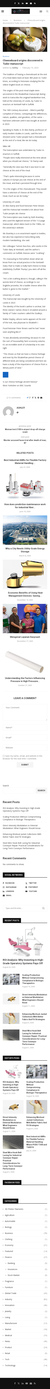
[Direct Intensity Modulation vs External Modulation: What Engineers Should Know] (11, 998)
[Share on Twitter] (35, 397)
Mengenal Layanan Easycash (25, 637)
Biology (26, 1227)
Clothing (26, 1239)
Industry (26, 1299)
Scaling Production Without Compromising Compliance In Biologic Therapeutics (22, 818)
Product (26, 1347)
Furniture (26, 1287)
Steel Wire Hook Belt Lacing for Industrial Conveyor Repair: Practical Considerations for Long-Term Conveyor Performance (23, 846)
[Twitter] (19, 3)
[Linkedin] (22, 3)
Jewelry (26, 1311)
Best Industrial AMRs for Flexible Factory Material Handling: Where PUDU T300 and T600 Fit (36, 1141)
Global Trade (26, 1293)
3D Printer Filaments (26, 1209)
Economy (26, 1245)
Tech (26, 1359)
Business (18, 20)
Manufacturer (26, 1323)
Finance (26, 1257)
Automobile (26, 1221)
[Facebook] (14, 3)
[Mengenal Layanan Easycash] (25, 618)
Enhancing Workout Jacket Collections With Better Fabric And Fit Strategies (22, 835)
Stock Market (27, 1275)
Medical (26, 1335)
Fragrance (26, 1281)
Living (26, 1317)
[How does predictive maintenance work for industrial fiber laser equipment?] (25, 485)
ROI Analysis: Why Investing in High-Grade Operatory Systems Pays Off (21, 809)
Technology (26, 1365)
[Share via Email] (41, 397)
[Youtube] (27, 3)
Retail (26, 1353)
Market (26, 1329)
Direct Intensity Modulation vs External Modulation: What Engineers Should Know (21, 826)
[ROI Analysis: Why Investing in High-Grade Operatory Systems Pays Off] (25, 941)
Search (6, 785)
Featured (26, 1251)
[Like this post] (30, 397)
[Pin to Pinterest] (38, 397)
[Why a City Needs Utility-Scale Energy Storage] (25, 530)
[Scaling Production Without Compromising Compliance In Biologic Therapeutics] (11, 979)
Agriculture (26, 1215)
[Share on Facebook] (32, 397)
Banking (27, 1263)
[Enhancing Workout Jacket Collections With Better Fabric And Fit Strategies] (11, 1018)
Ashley (15, 67)
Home (5, 20)
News (26, 1341)
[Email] (31, 3)
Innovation (26, 1305)
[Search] (47, 11)
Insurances (27, 1269)
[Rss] (35, 3)
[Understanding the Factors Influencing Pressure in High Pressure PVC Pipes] (25, 659)
